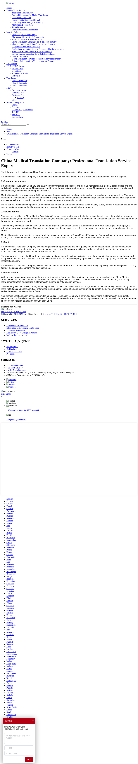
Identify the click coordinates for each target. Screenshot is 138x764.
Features (15, 107)
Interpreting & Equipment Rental (26, 20)
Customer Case (18, 95)
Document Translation (21, 17)
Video (14, 100)
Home (9, 8)
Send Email (6, 394)
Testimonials (11, 63)
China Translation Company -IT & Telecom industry (34, 42)
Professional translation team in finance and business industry (38, 49)
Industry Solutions (14, 32)
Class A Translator (19, 80)
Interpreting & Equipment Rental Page (22, 328)
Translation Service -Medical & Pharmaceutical (32, 51)
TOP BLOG (56, 314)
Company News (19, 90)
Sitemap (46, 314)
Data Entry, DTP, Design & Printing (27, 22)
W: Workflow (17, 68)
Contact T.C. (17, 117)
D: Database (17, 71)
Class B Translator (19, 83)
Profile (15, 105)
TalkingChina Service (15, 10)
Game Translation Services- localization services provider (36, 59)
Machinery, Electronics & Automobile (28, 37)
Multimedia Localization (22, 25)
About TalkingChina (15, 102)
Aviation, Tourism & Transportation (27, 39)
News (8, 88)
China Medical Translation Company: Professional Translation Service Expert (39, 134)
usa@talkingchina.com (16, 419)
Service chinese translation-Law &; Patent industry (33, 54)
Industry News (18, 93)
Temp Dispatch (18, 27)
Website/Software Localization (25, 30)
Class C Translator (19, 85)
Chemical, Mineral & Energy (24, 34)
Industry (20, 97)
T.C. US (15, 112)
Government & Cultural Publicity (26, 47)
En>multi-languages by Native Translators (30, 15)
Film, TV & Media (20, 56)
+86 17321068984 (31, 410)
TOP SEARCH (70, 314)
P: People (16, 76)
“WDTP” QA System (15, 66)
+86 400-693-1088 (14, 410)
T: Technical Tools (20, 73)
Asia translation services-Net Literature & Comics (33, 61)
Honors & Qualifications (22, 110)
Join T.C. (16, 114)
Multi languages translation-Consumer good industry (34, 44)
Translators (11, 78)
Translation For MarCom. (23, 13)
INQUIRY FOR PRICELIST (13, 311)
